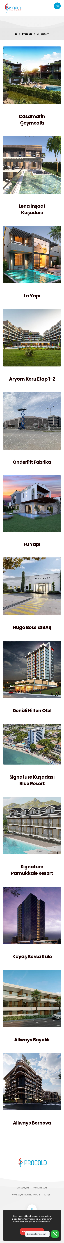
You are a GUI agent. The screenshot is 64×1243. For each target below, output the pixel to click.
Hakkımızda (40, 1187)
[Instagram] (32, 1209)
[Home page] (16, 33)
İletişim (48, 1194)
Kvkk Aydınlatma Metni (26, 1194)
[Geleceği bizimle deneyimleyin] (12, 8)
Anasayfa (23, 1187)
